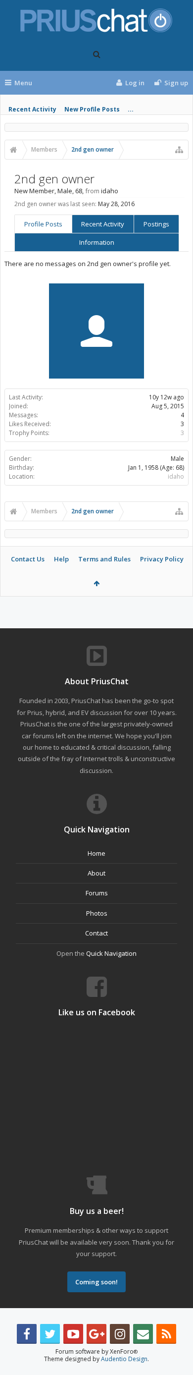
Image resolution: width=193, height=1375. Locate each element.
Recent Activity (32, 109)
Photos (96, 913)
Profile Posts (43, 224)
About (96, 873)
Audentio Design (124, 1359)
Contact (96, 933)
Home (96, 853)
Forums (97, 892)
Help (61, 558)
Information (96, 242)
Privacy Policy (162, 558)
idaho (176, 476)
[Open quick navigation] (179, 149)
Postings (156, 224)
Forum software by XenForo (96, 1351)
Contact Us (28, 558)
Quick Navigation (111, 953)
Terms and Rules (104, 558)
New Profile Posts (92, 109)
